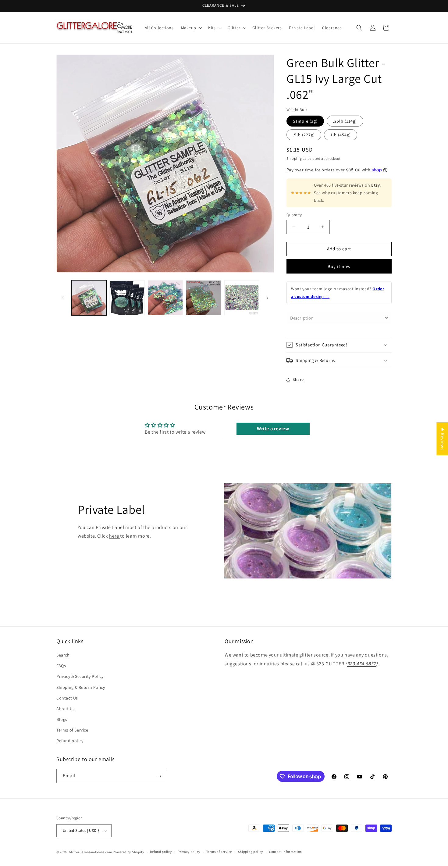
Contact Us (67, 698)
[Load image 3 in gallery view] (165, 297)
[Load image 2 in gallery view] (126, 297)
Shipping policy (250, 852)
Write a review (273, 428)
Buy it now (339, 266)
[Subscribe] (159, 776)
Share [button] (298, 379)
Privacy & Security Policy (80, 676)
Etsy (375, 185)
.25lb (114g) (345, 121)
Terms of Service (72, 730)
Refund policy (70, 741)
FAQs (61, 665)
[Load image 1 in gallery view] (88, 297)
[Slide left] (63, 298)
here (114, 536)
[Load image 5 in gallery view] (241, 297)
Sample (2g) (305, 121)
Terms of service (219, 852)
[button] (191, 27)
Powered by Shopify (128, 852)
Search (63, 655)
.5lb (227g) (304, 135)
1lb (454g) (340, 135)
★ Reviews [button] (442, 438)
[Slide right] (267, 298)
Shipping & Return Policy (80, 687)
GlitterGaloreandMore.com (90, 852)
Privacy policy (189, 852)
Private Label (110, 527)
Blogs (61, 719)
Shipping (294, 158)
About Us (65, 708)
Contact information (285, 852)
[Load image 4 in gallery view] (203, 297)
